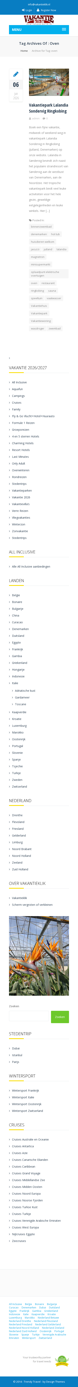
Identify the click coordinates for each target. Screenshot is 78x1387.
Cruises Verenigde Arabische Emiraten (36, 1220)
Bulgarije (17, 609)
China (15, 615)
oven (34, 283)
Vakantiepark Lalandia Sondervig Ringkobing (48, 108)
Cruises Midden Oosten (27, 1187)
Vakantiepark (39, 313)
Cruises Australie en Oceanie (30, 1139)
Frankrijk (17, 649)
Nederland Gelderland (48, 1324)
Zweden (17, 780)
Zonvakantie (20, 531)
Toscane (20, 704)
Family (16, 409)
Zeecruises (19, 1241)
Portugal (17, 746)
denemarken (39, 234)
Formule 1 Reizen (23, 423)
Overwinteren (20, 470)
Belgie (16, 595)
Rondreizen (19, 477)
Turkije (16, 773)
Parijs (15, 1062)
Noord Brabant (22, 849)
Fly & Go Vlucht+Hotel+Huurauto (33, 416)
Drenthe (17, 815)
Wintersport (29, 1338)
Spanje (16, 759)
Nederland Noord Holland (24, 1328)
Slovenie (17, 753)
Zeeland (17, 862)
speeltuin (36, 298)
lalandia (61, 249)
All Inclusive (19, 382)
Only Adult (18, 463)
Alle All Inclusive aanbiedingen (31, 566)
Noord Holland (21, 856)
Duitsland (18, 636)
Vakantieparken (22, 490)
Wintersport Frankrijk (25, 1090)
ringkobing (37, 290)
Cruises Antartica (23, 1146)
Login (29, 10)
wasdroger (37, 328)
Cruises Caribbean (23, 1166)
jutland (48, 249)
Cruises (16, 402)
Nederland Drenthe (20, 1321)
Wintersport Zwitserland (27, 1111)
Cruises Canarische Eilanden (30, 1160)
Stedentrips (19, 484)
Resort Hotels (21, 450)
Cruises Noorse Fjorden (27, 1200)
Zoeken (14, 1006)
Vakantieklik (19, 898)
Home (24, 51)
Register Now (48, 10)
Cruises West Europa (25, 1227)
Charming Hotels (23, 443)
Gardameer (22, 697)
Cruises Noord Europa (26, 1193)
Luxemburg (19, 726)
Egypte (16, 642)
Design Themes (55, 1381)
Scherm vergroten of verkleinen (32, 905)
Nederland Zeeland (53, 1328)
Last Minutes (20, 457)
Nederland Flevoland (46, 1321)
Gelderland (19, 835)
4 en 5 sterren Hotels (25, 436)
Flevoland (18, 822)
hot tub (55, 234)
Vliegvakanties (21, 517)
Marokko (18, 732)
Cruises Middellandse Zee (28, 1180)
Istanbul (17, 1055)
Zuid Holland (20, 869)
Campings (18, 396)
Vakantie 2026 (21, 497)
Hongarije (18, 669)
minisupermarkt (40, 264)
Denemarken (20, 629)
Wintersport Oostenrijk (26, 1104)
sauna (52, 290)
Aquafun (17, 389)
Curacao (17, 622)
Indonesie (18, 676)
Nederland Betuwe (48, 1317)
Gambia (17, 656)
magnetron (37, 257)
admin (36, 118)
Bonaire (17, 602)
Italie (15, 683)
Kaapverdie (19, 712)
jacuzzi (35, 249)
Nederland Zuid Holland (23, 1331)
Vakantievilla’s (21, 504)
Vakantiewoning (41, 321)
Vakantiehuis (39, 306)
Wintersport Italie (23, 1097)
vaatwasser (54, 298)
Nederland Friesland (20, 1324)
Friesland (18, 829)
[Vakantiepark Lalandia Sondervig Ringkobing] (16, 74)
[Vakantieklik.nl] (39, 20)
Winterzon (18, 524)
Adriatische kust (25, 691)
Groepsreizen (20, 429)
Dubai (16, 1048)
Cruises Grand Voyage (26, 1173)
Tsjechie (17, 766)
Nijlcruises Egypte (23, 1234)
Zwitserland (19, 786)
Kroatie (16, 719)
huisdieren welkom (42, 242)
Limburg (17, 842)
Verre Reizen (20, 511)
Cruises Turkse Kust (25, 1207)
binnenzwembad (41, 226)
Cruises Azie (20, 1153)
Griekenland (19, 663)
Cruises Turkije (21, 1214)
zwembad (55, 328)
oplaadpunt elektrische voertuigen (45, 273)
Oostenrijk (18, 739)
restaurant (48, 283)
